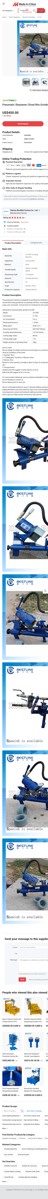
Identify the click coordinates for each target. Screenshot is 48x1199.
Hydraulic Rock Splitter (32, 1124)
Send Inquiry (23, 124)
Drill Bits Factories (10, 1166)
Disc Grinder (8, 1154)
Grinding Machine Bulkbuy (27, 1177)
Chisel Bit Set (9, 1177)
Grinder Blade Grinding (12, 1171)
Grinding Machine (10, 1149)
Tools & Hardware (14, 17)
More (4, 1181)
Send (22, 979)
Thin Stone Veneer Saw (32, 1116)
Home (4, 17)
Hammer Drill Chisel (32, 1171)
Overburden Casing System (12, 1120)
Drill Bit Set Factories (29, 1166)
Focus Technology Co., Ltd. (29, 1190)
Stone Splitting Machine (10, 1116)
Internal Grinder (23, 1154)
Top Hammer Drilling (31, 1120)
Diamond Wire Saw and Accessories (15, 1124)
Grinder (39, 17)
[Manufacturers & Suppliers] (24, 4)
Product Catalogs (35, 1111)
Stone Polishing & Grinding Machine (34, 1149)
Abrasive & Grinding (28, 17)
